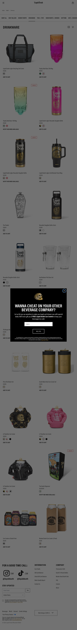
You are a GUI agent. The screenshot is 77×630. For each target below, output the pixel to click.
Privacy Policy (43, 339)
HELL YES (38, 331)
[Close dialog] (64, 290)
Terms (47, 339)
